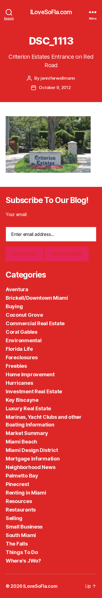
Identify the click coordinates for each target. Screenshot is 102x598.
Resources (19, 501)
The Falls (17, 544)
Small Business (24, 527)
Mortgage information (33, 459)
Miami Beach (21, 442)
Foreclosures (22, 357)
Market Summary (27, 433)
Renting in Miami (26, 493)
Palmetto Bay (22, 476)
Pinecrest (17, 484)
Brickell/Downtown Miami (37, 298)
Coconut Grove (24, 315)
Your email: (16, 214)
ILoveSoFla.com (51, 12)
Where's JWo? (23, 561)
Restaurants (21, 510)
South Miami (21, 535)
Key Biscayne (22, 400)
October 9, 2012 (55, 87)
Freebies (16, 366)
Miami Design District (32, 450)
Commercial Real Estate (35, 323)
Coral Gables (21, 332)
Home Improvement (30, 374)
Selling (14, 518)
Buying (14, 306)
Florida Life (19, 349)
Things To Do (22, 552)
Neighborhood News (30, 467)
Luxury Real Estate (28, 408)
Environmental (24, 340)
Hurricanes (19, 383)
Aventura (17, 289)
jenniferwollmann (58, 78)
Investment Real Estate (34, 391)
